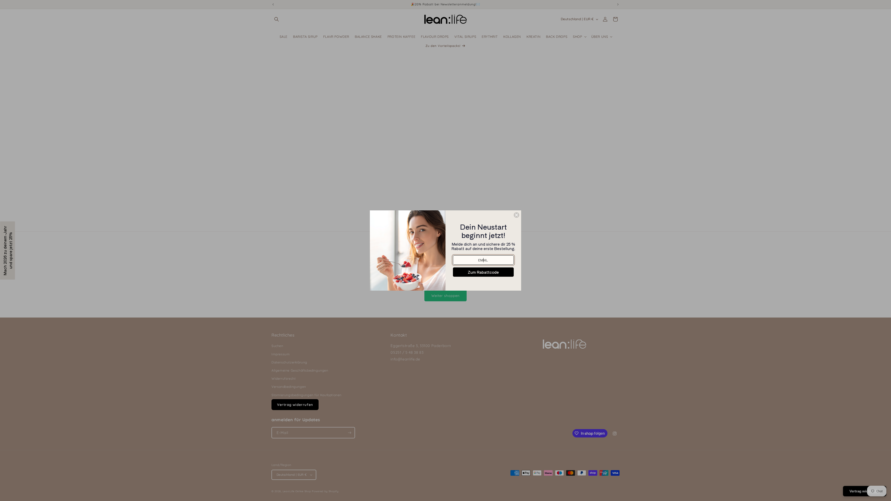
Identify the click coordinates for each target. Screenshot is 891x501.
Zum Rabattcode (483, 272)
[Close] (516, 215)
